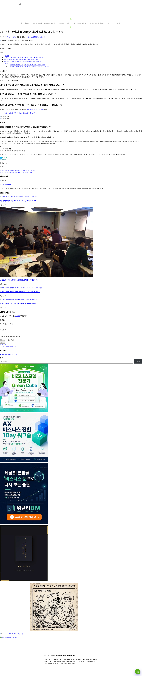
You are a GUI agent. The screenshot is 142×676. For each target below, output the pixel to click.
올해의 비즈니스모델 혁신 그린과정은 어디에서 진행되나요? (23, 61)
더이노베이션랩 (10, 37)
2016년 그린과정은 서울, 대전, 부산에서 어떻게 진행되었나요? (24, 57)
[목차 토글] (1, 52)
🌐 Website (3, 158)
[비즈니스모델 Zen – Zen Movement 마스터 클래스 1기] (18, 299)
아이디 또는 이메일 (6, 324)
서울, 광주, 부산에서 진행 (35, 109)
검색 (1, 358)
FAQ (6, 63)
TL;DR (7, 56)
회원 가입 (3, 344)
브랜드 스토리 (37, 23)
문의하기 (118, 23)
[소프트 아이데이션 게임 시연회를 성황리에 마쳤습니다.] (46, 242)
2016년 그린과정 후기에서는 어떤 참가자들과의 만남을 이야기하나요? (29, 66)
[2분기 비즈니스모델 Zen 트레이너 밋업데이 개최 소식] (19, 196)
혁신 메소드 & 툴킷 (80, 23)
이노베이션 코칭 (64, 23)
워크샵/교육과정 (49, 23)
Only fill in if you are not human (10, 336)
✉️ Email (3, 160)
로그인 (17, 316)
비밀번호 (3, 330)
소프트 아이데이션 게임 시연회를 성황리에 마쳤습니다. (19, 280)
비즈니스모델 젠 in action (34, 37)
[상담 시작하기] (137, 671)
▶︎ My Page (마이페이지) (8, 354)
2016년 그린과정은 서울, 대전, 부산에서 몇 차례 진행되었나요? (27, 65)
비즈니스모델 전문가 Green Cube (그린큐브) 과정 (20, 113)
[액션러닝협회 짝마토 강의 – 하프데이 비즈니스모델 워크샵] (21, 287)
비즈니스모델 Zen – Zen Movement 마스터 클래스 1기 (18, 303)
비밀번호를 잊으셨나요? (8, 346)
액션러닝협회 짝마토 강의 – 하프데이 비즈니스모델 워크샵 (20, 292)
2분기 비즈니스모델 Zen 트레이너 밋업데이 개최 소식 (18, 201)
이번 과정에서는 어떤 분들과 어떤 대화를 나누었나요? (21, 59)
